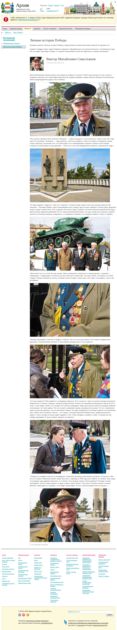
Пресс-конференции (24, 580)
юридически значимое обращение (37, 621)
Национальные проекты (54, 564)
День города (5, 566)
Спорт (4, 578)
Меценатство (6, 581)
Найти (110, 615)
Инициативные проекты (54, 572)
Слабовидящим (51, 11)
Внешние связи (6, 571)
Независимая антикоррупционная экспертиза (88, 592)
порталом (80, 625)
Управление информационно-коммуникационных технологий (88, 623)
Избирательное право (24, 583)
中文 (62, 5)
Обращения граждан (102, 556)
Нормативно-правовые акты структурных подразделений (86, 567)
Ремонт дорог (38, 571)
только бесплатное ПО (99, 625)
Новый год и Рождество (37, 568)
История (4, 564)
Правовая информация (54, 593)
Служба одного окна (72, 558)
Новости (37, 555)
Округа (20, 560)
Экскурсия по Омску (8, 569)
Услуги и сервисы (72, 555)
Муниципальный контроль (23, 575)
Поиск (42, 11)
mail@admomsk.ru (47, 623)
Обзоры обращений (104, 559)
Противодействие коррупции (23, 571)
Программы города (55, 576)
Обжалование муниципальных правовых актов (87, 577)
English (50, 5)
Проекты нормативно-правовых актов (88, 572)
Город (4, 555)
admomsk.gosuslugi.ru (28, 20)
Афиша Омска (38, 565)
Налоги (52, 569)
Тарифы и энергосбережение (55, 589)
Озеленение (37, 574)
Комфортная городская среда (55, 597)
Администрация (23, 555)
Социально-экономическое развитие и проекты (56, 559)
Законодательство (88, 555)
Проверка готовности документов (72, 565)
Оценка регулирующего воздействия (86, 582)
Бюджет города (54, 567)
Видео (36, 560)
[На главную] (1, 32)
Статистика (101, 574)
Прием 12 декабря (103, 576)
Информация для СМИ (24, 578)
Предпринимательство (57, 582)
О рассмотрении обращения (103, 562)
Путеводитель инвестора (54, 601)
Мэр (19, 558)
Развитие (53, 555)
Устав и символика (7, 558)
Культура (4, 576)
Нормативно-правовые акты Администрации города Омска (87, 560)
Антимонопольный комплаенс (87, 587)
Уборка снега (38, 562)
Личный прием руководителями (103, 570)
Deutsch (57, 5)
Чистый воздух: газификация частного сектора (40, 578)
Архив (22, 5)
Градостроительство (8, 574)
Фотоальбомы (38, 558)
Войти (115, 2)
